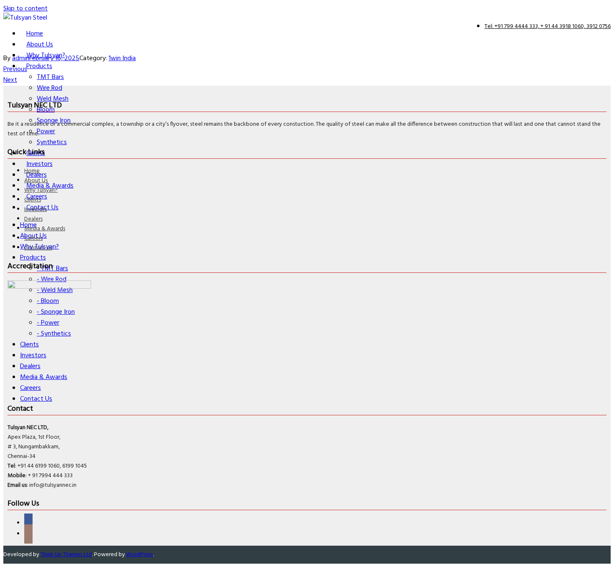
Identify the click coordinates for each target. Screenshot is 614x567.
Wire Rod (49, 88)
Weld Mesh (53, 99)
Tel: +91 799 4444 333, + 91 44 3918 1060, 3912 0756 (548, 26)
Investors (35, 209)
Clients (32, 200)
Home (32, 171)
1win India (122, 58)
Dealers (33, 219)
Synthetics (52, 142)
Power (46, 131)
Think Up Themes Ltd (66, 554)
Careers (33, 238)
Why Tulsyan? (41, 190)
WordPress (139, 554)
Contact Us (38, 248)
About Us (36, 181)
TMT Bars (50, 77)
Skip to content (25, 8)
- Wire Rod (51, 279)
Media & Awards (44, 229)
